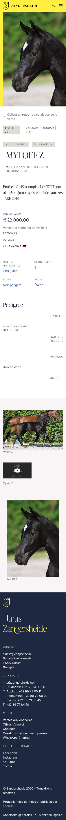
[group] (33, 432)
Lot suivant (40, 144)
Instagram (10, 757)
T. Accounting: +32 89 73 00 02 (25, 696)
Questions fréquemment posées (25, 733)
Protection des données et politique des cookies (30, 804)
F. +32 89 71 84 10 (16, 704)
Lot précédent (18, 144)
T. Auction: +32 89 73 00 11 (22, 691)
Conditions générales (17, 815)
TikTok (7, 766)
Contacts (9, 729)
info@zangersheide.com (19, 682)
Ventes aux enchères (17, 720)
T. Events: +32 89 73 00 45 (22, 700)
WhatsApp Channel (16, 737)
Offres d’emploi (13, 724)
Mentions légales (50, 815)
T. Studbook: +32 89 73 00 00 (24, 687)
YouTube (9, 762)
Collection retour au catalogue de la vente (32, 117)
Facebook (10, 753)
